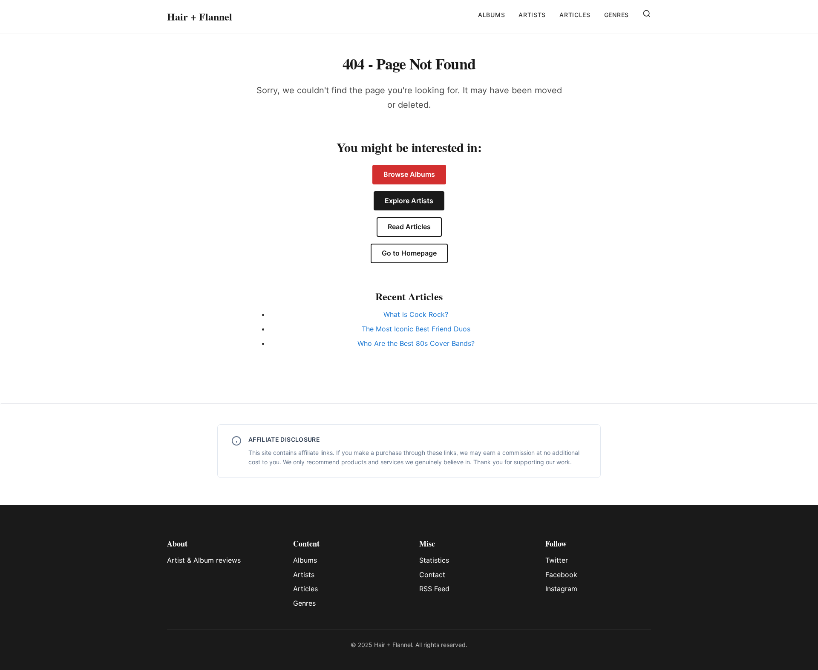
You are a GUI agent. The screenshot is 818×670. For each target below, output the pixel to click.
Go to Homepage (409, 253)
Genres (616, 14)
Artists (532, 14)
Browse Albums (409, 174)
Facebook (561, 574)
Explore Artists (409, 200)
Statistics (434, 560)
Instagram (561, 588)
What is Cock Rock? (415, 314)
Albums (491, 14)
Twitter (556, 560)
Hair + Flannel (199, 16)
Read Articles (409, 226)
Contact (432, 574)
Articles (574, 14)
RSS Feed (434, 588)
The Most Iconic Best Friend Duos (416, 329)
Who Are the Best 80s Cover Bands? (416, 343)
